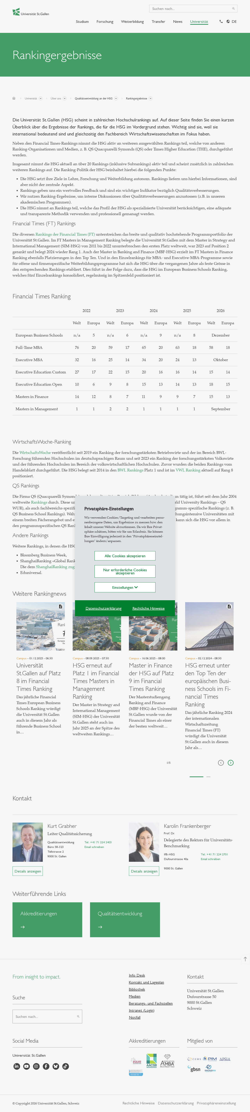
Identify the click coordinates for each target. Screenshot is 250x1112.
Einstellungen (123, 587)
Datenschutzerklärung (103, 608)
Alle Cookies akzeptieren (125, 555)
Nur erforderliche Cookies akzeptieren (125, 571)
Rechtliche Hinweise (148, 608)
